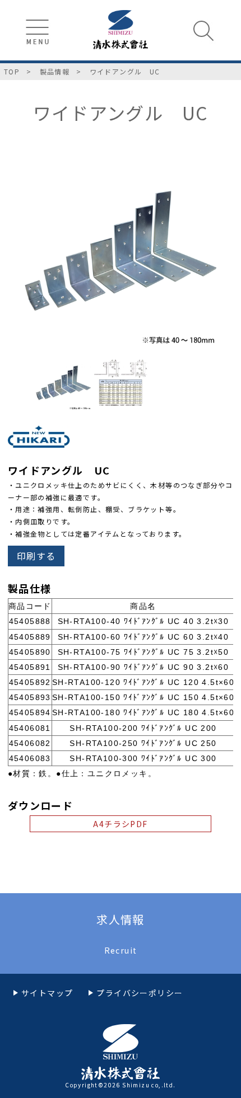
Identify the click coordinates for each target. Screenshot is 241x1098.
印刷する (36, 555)
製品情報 (55, 71)
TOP (12, 71)
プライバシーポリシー (139, 992)
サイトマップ (47, 992)
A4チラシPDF (120, 823)
